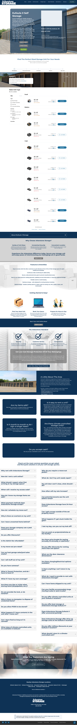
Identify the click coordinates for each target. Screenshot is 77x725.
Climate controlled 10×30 (47, 38)
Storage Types (42, 1)
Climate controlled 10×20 (60, 37)
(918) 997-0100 (45, 31)
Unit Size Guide (35, 1)
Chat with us (74, 722)
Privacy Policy (46, 722)
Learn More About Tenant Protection (38, 366)
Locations (29, 1)
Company (64, 1)
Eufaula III (24, 685)
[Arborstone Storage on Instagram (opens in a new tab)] (6, 722)
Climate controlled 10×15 (49, 37)
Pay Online (72, 1)
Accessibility (40, 722)
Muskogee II (39, 686)
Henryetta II (37, 685)
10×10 (42, 36)
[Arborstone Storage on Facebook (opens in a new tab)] (3, 722)
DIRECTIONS (23, 45)
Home (25, 1)
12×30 (54, 36)
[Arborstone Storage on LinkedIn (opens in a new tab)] (8, 722)
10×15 (45, 36)
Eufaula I (12, 685)
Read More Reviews (38, 664)
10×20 (48, 36)
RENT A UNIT (23, 42)
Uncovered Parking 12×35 (58, 38)
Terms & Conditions (54, 722)
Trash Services (58, 1)
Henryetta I (51, 685)
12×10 (51, 36)
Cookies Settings (62, 722)
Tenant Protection (51, 1)
